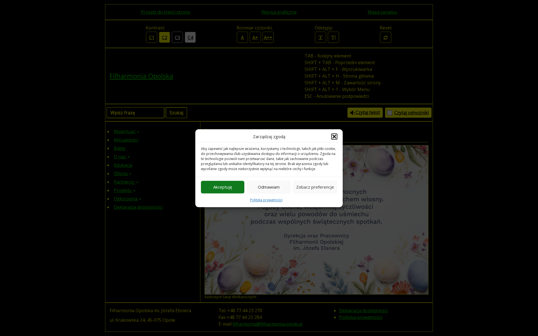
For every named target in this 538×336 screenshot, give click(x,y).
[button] (334, 136)
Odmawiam (269, 187)
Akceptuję (222, 187)
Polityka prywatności (266, 199)
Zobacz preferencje (315, 187)
